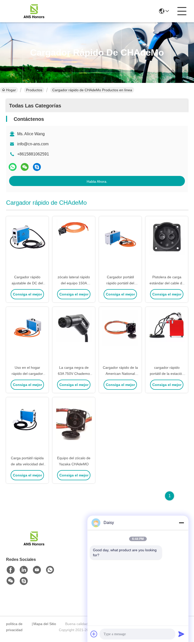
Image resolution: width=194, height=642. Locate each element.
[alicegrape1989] (36, 167)
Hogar (11, 90)
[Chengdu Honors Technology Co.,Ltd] (34, 11)
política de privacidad (14, 627)
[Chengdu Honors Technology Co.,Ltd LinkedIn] (23, 570)
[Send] (181, 633)
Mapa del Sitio (44, 624)
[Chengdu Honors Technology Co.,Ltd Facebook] (10, 570)
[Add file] (94, 633)
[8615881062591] (50, 570)
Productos (34, 90)
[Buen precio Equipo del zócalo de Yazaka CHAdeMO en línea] (74, 426)
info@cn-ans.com (32, 144)
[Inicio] (34, 544)
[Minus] (181, 523)
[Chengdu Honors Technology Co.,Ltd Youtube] (36, 570)
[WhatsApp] (12, 167)
